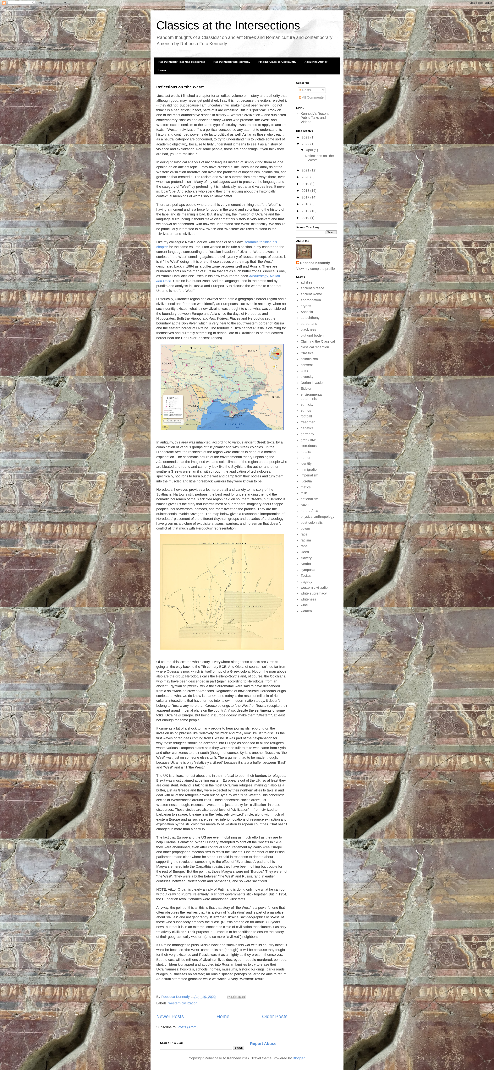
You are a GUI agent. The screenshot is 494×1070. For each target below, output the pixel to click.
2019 (306, 184)
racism (306, 540)
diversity (307, 377)
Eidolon (306, 388)
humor (305, 458)
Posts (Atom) (188, 1027)
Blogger (299, 1058)
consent (307, 365)
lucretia (306, 481)
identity (306, 463)
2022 (306, 144)
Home (162, 70)
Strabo (306, 564)
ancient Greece (312, 288)
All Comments (312, 97)
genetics (307, 428)
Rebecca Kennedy (315, 263)
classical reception (315, 347)
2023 (306, 137)
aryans (306, 306)
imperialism (309, 475)
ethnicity (307, 404)
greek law (308, 440)
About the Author (316, 61)
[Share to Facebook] (240, 997)
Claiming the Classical (318, 341)
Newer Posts (170, 1016)
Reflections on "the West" (180, 87)
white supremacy (314, 593)
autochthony (310, 318)
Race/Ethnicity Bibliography (231, 61)
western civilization (182, 1003)
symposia (308, 570)
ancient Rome (311, 294)
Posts (306, 90)
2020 (306, 177)
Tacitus (306, 576)
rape (304, 546)
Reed (305, 552)
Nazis (305, 505)
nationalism (309, 499)
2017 (306, 197)
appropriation (311, 300)
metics (306, 487)
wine (304, 605)
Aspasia (307, 312)
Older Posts (275, 1016)
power (305, 528)
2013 (306, 204)
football (306, 416)
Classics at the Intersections (228, 25)
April (310, 150)
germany (307, 434)
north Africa (309, 511)
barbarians (309, 324)
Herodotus (309, 446)
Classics (307, 353)
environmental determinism (311, 397)
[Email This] (229, 997)
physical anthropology (317, 517)
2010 (306, 218)
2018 (306, 191)
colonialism (309, 359)
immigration (310, 469)
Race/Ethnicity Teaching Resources (181, 61)
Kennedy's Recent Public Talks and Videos (315, 118)
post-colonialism (313, 522)
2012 (306, 211)
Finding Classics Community (277, 61)
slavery (306, 558)
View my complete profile (315, 269)
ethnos (306, 410)
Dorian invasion (313, 383)
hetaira (306, 452)
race (304, 534)
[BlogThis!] (232, 997)
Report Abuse (263, 1043)
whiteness (308, 599)
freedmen (308, 422)
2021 (306, 170)
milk (304, 493)
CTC (304, 371)
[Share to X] (236, 997)
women (306, 611)
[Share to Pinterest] (243, 997)
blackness (308, 329)
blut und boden (312, 335)
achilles (306, 282)
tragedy (306, 582)
